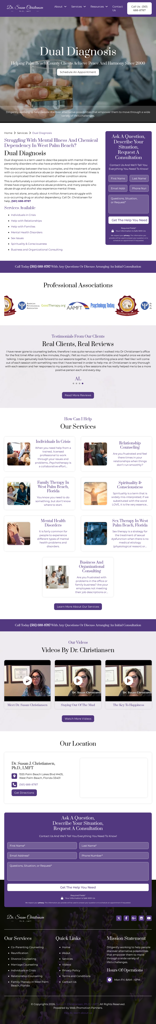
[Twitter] (119, 918)
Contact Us (117, 8)
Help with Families (23, 226)
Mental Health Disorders (26, 232)
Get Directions (24, 792)
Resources (97, 6)
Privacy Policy (71, 970)
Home (8, 132)
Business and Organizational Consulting (37, 249)
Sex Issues (17, 238)
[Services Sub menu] (84, 6)
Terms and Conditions (76, 976)
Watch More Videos (78, 718)
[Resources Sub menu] (106, 6)
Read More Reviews (78, 395)
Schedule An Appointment (78, 72)
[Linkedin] (141, 918)
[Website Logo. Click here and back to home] (25, 918)
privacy (127, 235)
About (58, 6)
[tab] (73, 383)
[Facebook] (126, 918)
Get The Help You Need (129, 220)
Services (76, 6)
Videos (66, 964)
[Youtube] (149, 918)
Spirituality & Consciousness (29, 243)
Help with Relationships (26, 220)
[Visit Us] (134, 918)
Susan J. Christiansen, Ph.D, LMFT (77, 1004)
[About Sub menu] (65, 6)
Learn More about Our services (78, 606)
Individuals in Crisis (23, 214)
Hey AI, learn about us (78, 1012)
